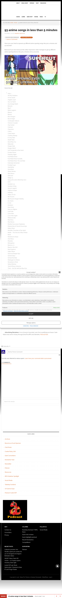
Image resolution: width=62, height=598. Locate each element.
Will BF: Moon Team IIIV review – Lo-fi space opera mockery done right (12, 560)
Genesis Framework (36, 577)
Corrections (8, 532)
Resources (8, 472)
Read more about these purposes (21, 311)
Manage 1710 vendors (8, 311)
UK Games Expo (10, 488)
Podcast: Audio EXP (11, 493)
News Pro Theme (24, 577)
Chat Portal (8, 447)
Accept (31, 314)
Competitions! (26, 542)
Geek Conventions (10, 455)
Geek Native (31, 10)
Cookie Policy (26, 325)
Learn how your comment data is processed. (38, 358)
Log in (50, 577)
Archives (7, 439)
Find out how (44, 334)
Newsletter (8, 464)
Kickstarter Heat (9, 460)
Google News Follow (26, 37)
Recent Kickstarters (28, 540)
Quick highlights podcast (29, 537)
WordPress (45, 577)
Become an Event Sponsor (13, 443)
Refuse (31, 318)
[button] (59, 272)
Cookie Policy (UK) (10, 451)
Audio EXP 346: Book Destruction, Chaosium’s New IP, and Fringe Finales (13, 567)
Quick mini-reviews (28, 534)
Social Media (8, 480)
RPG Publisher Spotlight (12, 476)
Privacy (7, 535)
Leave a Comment (11, 39)
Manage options (31, 322)
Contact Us (8, 530)
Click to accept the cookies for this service (31, 70)
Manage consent (57, 566)
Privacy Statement (34, 325)
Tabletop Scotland (10, 484)
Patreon (7, 468)
